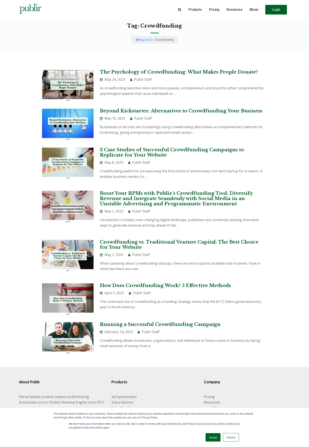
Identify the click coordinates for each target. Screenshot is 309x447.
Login (276, 10)
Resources (212, 402)
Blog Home (145, 39)
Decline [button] (231, 437)
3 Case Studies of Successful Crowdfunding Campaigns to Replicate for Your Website (172, 152)
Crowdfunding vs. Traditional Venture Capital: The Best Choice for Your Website (179, 244)
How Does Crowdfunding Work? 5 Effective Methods (165, 285)
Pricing (209, 396)
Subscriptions (122, 402)
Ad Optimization (124, 396)
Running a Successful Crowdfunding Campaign (160, 324)
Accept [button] (213, 437)
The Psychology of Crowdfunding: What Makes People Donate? (179, 72)
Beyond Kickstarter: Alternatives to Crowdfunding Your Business (181, 111)
